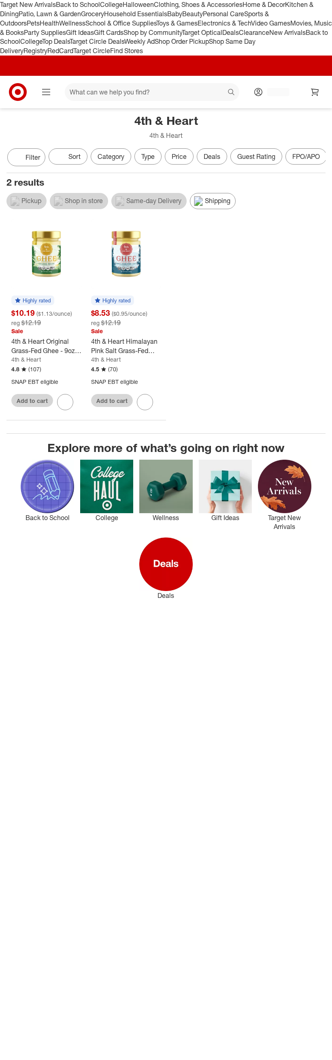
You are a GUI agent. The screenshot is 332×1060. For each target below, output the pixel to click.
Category (111, 156)
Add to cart (32, 400)
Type (148, 156)
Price (179, 156)
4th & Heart (26, 359)
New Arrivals (287, 32)
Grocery (92, 14)
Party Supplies (45, 32)
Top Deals (56, 41)
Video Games (270, 23)
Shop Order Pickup (182, 41)
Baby (174, 14)
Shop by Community (152, 32)
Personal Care (223, 14)
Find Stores (126, 51)
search (231, 93)
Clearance (254, 32)
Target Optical (202, 32)
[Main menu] (46, 92)
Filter (33, 157)
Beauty (192, 14)
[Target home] (18, 92)
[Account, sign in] (274, 92)
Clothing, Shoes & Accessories (198, 4)
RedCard (60, 51)
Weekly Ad (139, 41)
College (111, 4)
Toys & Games (177, 23)
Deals (230, 32)
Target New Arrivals (28, 4)
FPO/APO (306, 156)
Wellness (72, 23)
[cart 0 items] (315, 92)
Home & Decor (264, 4)
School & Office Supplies (120, 23)
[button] (32, 301)
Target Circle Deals (97, 41)
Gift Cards (108, 32)
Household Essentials (135, 14)
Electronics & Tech (224, 23)
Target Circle (91, 51)
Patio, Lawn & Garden (50, 14)
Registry (35, 51)
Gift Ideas (80, 32)
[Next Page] (317, 158)
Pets (33, 23)
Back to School (78, 4)
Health (49, 23)
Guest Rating (256, 156)
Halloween (138, 4)
